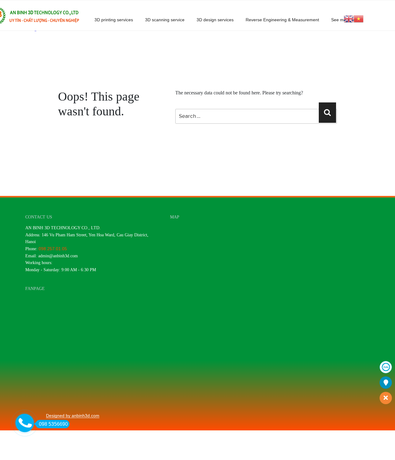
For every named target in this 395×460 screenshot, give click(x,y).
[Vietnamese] (359, 18)
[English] (349, 18)
